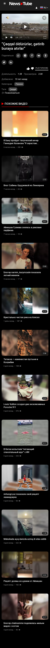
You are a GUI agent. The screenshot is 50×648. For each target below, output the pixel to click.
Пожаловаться (11, 93)
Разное (19, 84)
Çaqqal (13, 89)
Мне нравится (28, 68)
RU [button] (45, 7)
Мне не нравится (32, 68)
